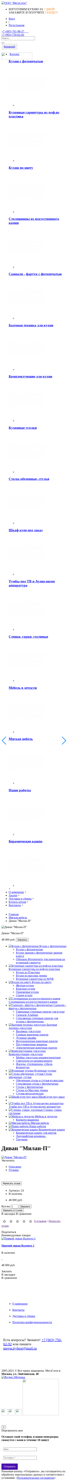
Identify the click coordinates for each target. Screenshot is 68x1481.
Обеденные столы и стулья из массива (39, 1080)
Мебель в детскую (23, 688)
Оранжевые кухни (27, 992)
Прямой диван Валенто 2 (17, 1245)
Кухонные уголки (23, 428)
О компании (20, 1303)
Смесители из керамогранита (34, 1060)
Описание (15, 1166)
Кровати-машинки (27, 1119)
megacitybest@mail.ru (20, 1348)
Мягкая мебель (21, 739)
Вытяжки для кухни (28, 1031)
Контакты (18, 1309)
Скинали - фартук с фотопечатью (35, 274)
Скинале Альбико (27, 1014)
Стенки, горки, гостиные (28, 637)
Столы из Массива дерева (32, 1090)
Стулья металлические (30, 1093)
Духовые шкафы (26, 1037)
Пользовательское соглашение (35, 1477)
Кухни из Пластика (28, 972)
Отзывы (14, 1169)
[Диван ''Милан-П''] (14, 1157)
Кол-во (5, 1206)
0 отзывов (40, 1221)
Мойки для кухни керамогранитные (38, 1057)
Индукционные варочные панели (37, 1041)
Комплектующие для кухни (30, 376)
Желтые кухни (25, 985)
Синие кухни (24, 995)
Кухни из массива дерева (31, 975)
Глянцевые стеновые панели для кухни (40, 1011)
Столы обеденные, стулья (29, 479)
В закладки (8, 1213)
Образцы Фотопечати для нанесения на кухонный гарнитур (40, 961)
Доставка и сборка (23, 1316)
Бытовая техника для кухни (31, 325)
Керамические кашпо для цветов (36, 1132)
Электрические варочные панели (36, 1047)
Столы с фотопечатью (29, 1087)
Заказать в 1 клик (12, 1210)
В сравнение (24, 1213)
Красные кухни (25, 988)
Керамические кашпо (25, 841)
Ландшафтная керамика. (31, 1136)
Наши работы (20, 790)
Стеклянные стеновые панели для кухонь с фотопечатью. (37, 1020)
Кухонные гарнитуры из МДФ (35, 978)
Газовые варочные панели (32, 1034)
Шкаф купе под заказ (26, 530)
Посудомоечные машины (31, 1044)
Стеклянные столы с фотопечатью (37, 1083)
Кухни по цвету (21, 168)
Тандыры (22, 1139)
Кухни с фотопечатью (26, 61)
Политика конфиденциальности (32, 1322)
